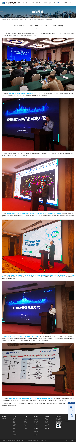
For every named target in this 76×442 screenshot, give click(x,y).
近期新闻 (36, 424)
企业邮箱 (71, 440)
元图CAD (14, 434)
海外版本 (14, 431)
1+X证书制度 (36, 419)
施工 (14, 419)
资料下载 (25, 427)
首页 (8, 19)
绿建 (14, 418)
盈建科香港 (36, 431)
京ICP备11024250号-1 (31, 440)
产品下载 (25, 422)
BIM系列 (14, 422)
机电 (14, 428)
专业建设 (36, 422)
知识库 (25, 421)
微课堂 (25, 425)
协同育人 (36, 418)
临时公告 (46, 418)
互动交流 (46, 421)
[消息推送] (73, 3)
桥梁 (14, 425)
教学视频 (25, 424)
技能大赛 (36, 421)
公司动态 (12, 19)
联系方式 (46, 422)
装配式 (14, 424)
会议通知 (46, 427)
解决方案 (4, 418)
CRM (67, 440)
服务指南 (25, 419)
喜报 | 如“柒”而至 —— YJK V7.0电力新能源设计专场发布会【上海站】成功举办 (36, 19)
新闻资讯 (16, 19)
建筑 (14, 421)
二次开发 (25, 428)
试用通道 (71, 402)
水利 (14, 427)
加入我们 (36, 434)
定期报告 (46, 419)
